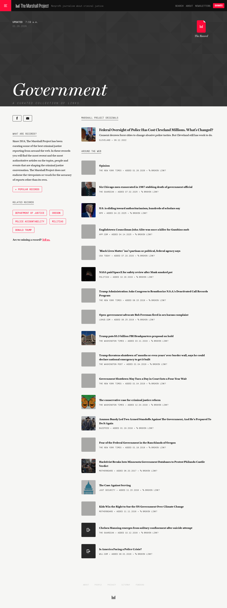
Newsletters (203, 5)
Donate (219, 5)
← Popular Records (27, 189)
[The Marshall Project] (31, 5)
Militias (57, 221)
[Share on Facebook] (17, 118)
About (189, 5)
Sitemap (125, 584)
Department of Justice (29, 212)
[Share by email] (27, 118)
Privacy (111, 584)
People (98, 584)
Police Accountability (29, 221)
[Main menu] (5, 5)
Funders (140, 584)
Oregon (56, 212)
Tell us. (46, 239)
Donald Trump (23, 229)
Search (179, 5)
